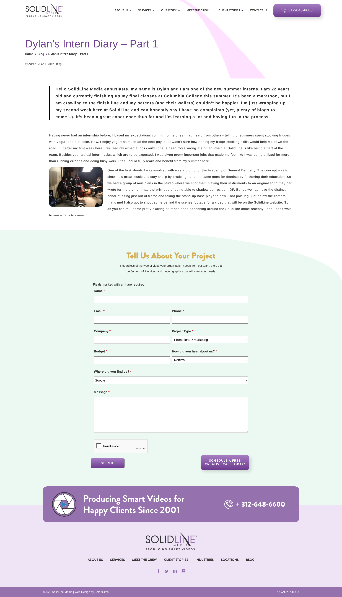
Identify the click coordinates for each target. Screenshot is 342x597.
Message (102, 392)
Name (99, 291)
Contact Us (258, 10)
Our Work (169, 10)
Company (102, 331)
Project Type (182, 331)
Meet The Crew (144, 559)
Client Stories (229, 10)
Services (144, 10)
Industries (204, 559)
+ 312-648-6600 (259, 504)
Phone (178, 311)
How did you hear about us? (194, 351)
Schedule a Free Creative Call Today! (225, 462)
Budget (100, 351)
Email (99, 311)
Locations (230, 559)
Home (29, 54)
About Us (121, 10)
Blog (40, 54)
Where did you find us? (112, 371)
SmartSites (101, 592)
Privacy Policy (287, 592)
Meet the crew (198, 10)
